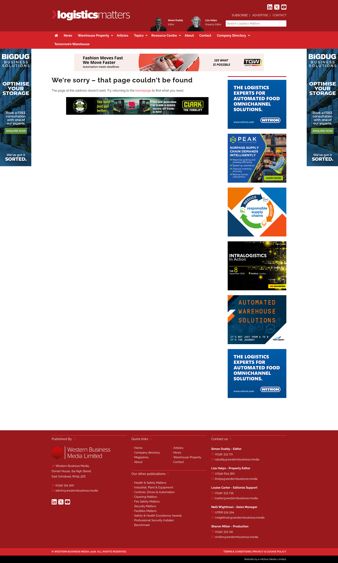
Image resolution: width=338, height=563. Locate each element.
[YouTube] (283, 7)
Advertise (260, 15)
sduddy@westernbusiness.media (237, 459)
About (138, 462)
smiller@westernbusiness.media (236, 537)
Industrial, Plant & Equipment (153, 487)
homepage (143, 90)
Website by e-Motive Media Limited (265, 559)
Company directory (147, 452)
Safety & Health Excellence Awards (158, 515)
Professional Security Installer (154, 520)
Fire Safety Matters (147, 501)
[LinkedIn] (269, 7)
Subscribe (240, 15)
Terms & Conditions (237, 551)
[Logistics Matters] (91, 20)
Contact (279, 15)
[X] (276, 7)
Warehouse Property (187, 457)
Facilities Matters (145, 511)
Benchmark (142, 525)
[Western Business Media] (81, 458)
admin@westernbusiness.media (76, 490)
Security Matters (145, 506)
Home (138, 448)
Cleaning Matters (145, 497)
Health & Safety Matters (150, 483)
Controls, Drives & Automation (154, 492)
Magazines (141, 457)
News (177, 452)
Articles (178, 448)
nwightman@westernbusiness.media (239, 517)
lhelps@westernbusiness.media (236, 479)
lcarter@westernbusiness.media (236, 498)
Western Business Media (71, 551)
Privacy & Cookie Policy (269, 551)
